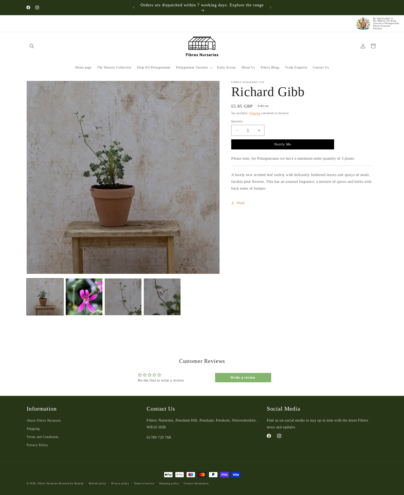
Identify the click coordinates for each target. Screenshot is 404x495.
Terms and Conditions (42, 437)
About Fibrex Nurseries (44, 420)
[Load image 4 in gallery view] (162, 296)
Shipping (254, 113)
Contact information (196, 483)
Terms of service (144, 483)
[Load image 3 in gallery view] (123, 296)
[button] (32, 46)
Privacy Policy (37, 445)
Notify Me (282, 144)
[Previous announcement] (133, 7)
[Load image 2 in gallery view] (84, 296)
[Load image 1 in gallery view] (45, 296)
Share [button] (241, 203)
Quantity (237, 121)
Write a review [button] (243, 377)
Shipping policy (169, 483)
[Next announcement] (270, 7)
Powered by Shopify (71, 483)
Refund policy (97, 483)
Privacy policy (120, 483)
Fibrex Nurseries (48, 483)
